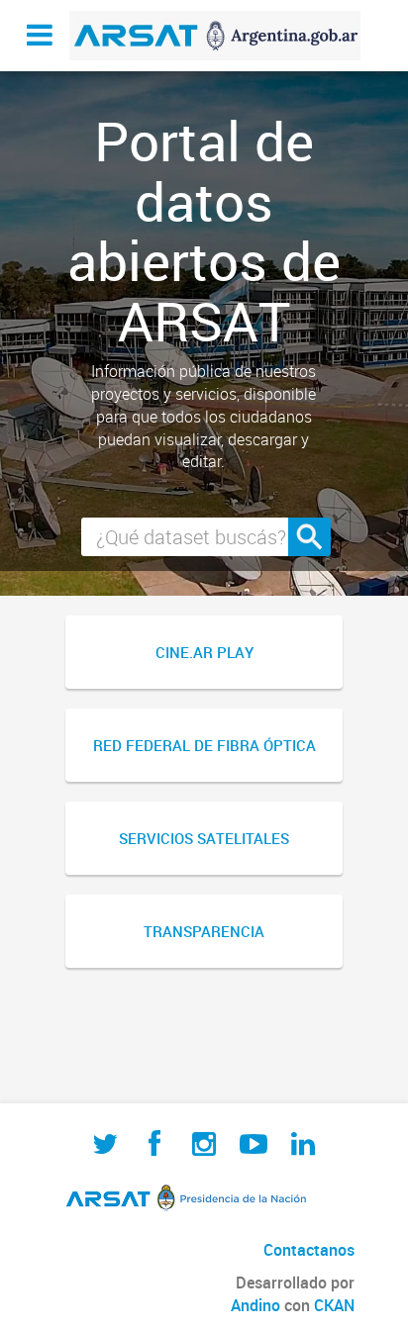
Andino (255, 1305)
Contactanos (309, 1250)
